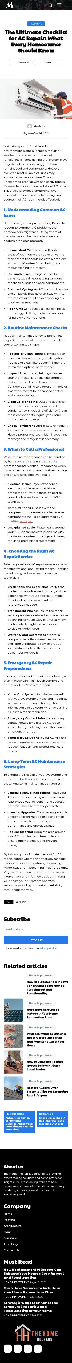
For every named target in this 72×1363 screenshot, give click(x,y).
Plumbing (36, 24)
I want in (36, 939)
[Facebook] (8, 1349)
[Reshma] (30, 126)
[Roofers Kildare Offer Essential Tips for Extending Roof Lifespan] (13, 1088)
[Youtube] (38, 1349)
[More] (59, 62)
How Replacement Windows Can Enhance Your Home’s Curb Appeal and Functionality (47, 987)
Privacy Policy (48, 948)
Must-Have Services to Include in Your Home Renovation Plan (43, 1013)
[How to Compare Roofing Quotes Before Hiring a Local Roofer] (13, 1062)
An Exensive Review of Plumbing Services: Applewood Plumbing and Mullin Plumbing (19, 1124)
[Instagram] (18, 1349)
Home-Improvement (41, 975)
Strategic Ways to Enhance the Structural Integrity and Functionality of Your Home (47, 1039)
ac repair (21, 902)
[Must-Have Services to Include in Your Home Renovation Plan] (13, 1010)
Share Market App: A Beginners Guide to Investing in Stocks (52, 1121)
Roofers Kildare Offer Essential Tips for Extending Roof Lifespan (47, 1091)
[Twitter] (28, 1349)
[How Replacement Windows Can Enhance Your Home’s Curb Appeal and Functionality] (13, 984)
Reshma (39, 126)
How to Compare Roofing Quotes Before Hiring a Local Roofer (45, 1065)
